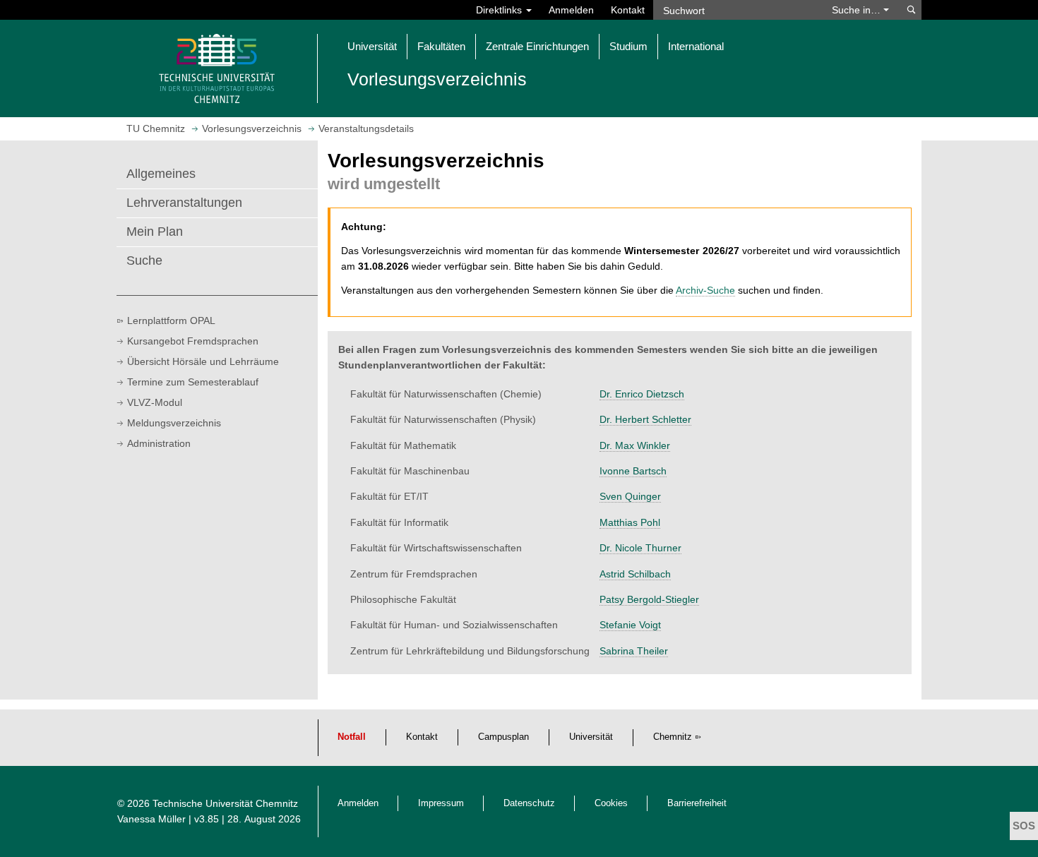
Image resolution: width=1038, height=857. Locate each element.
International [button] (696, 46)
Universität (591, 737)
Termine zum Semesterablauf (192, 382)
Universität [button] (372, 46)
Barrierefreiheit (697, 803)
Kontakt (628, 10)
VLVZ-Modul (154, 402)
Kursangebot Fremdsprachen (192, 341)
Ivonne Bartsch (633, 471)
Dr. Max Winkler (634, 445)
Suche (144, 260)
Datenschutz (529, 803)
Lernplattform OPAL (171, 320)
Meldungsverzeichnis (174, 422)
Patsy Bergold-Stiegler (649, 599)
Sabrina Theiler (633, 651)
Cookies (611, 803)
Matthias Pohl (629, 522)
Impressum (441, 803)
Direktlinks (500, 10)
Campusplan (503, 737)
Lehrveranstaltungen (184, 203)
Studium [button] (628, 46)
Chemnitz (672, 737)
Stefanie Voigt (630, 624)
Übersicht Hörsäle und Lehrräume (203, 361)
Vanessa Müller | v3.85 (169, 819)
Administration (159, 443)
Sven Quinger (630, 496)
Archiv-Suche (705, 290)
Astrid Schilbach (635, 574)
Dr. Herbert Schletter (645, 419)
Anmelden (571, 10)
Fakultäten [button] (441, 46)
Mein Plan (154, 231)
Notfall (352, 737)
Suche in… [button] (857, 10)
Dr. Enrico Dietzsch (641, 394)
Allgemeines (161, 174)
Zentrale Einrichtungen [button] (537, 46)
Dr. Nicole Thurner (640, 547)
